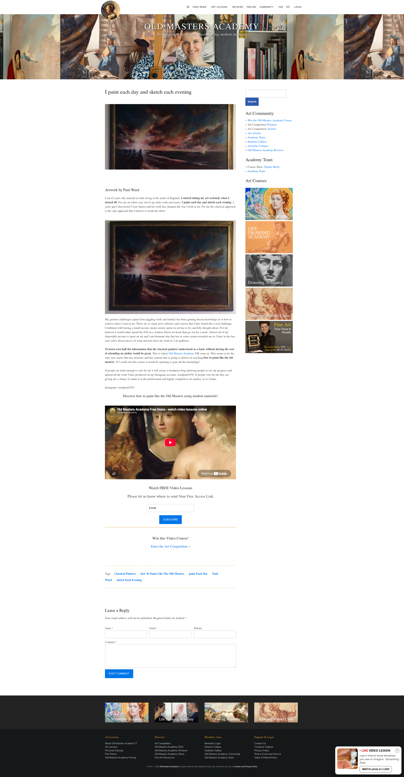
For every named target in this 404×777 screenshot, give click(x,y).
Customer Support (263, 746)
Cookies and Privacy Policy (245, 766)
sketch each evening (129, 580)
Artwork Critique (213, 746)
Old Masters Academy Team (219, 757)
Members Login (213, 743)
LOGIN (297, 7)
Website (198, 628)
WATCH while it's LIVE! (375, 769)
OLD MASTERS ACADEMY (202, 26)
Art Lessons (111, 746)
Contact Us (260, 743)
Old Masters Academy (181, 353)
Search (252, 101)
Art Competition (163, 743)
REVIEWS (237, 7)
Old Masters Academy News (169, 754)
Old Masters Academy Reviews (265, 150)
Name (109, 628)
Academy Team (256, 137)
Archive (271, 129)
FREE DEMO (199, 7)
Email (153, 628)
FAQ (281, 7)
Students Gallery (257, 141)
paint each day (198, 574)
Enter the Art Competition (169, 546)
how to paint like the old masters (162, 574)
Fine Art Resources (165, 757)
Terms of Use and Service (267, 754)
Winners (272, 124)
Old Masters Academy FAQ (169, 746)
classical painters (125, 574)
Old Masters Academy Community (222, 754)
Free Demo (111, 754)
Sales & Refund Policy (265, 757)
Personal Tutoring (114, 750)
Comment (111, 642)
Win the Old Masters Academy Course (270, 120)
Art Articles (254, 133)
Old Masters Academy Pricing (120, 757)
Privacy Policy (261, 750)
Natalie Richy (272, 167)
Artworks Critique (258, 146)
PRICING (251, 7)
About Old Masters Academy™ (121, 743)
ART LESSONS (219, 7)
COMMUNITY (267, 7)
